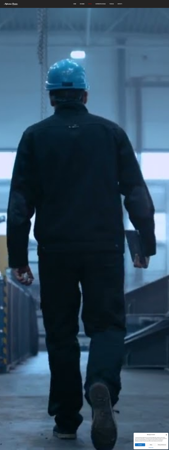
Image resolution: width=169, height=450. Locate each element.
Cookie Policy (151, 447)
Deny (151, 444)
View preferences (162, 444)
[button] (166, 434)
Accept (140, 444)
